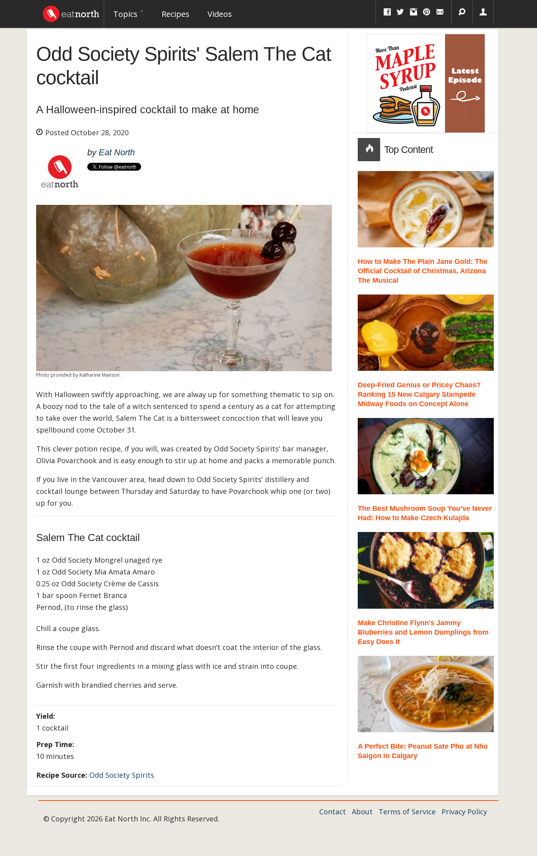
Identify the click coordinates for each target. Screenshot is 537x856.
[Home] (71, 12)
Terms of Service (407, 811)
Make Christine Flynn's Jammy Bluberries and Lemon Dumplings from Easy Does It (423, 632)
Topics (126, 14)
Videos (220, 14)
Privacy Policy (464, 811)
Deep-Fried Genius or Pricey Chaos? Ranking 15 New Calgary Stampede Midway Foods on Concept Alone (419, 394)
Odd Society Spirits (121, 775)
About (362, 811)
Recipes (175, 14)
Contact (332, 811)
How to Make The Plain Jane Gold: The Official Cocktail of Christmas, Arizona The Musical (422, 271)
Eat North (117, 152)
